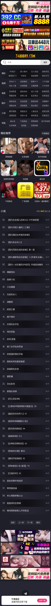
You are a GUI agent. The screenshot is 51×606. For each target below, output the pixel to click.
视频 (4, 83)
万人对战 (34, 71)
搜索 (45, 62)
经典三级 (23, 95)
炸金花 (23, 76)
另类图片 (45, 105)
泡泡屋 (23, 125)
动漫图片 (45, 101)
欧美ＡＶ (34, 81)
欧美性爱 (45, 91)
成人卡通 (34, 91)
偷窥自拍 (12, 101)
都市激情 (12, 111)
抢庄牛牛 (45, 76)
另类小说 (23, 115)
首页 (13, 522)
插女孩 (12, 121)
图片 (4, 103)
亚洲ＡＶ (12, 81)
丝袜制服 (23, 85)
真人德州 (23, 71)
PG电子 (12, 71)
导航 (4, 123)
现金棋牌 (34, 76)
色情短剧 (34, 125)
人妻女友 (34, 111)
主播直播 (34, 85)
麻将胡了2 (13, 76)
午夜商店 (23, 121)
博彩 (4, 73)
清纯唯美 (23, 105)
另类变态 (45, 95)
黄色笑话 (34, 115)
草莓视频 (34, 121)
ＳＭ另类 (45, 85)
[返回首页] (47, 601)
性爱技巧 (45, 115)
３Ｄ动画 (45, 81)
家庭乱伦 (23, 111)
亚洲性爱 (12, 91)
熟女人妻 (12, 85)
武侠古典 (45, 111)
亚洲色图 (23, 101)
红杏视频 (12, 125)
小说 (4, 113)
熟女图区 (34, 105)
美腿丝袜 (12, 105)
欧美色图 (34, 101)
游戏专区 (45, 71)
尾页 (38, 522)
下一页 (29, 522)
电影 (4, 93)
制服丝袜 (12, 95)
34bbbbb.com (25, 56)
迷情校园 (12, 115)
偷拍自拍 (23, 91)
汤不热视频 (45, 121)
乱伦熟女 (34, 95)
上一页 (21, 522)
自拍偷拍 (23, 81)
